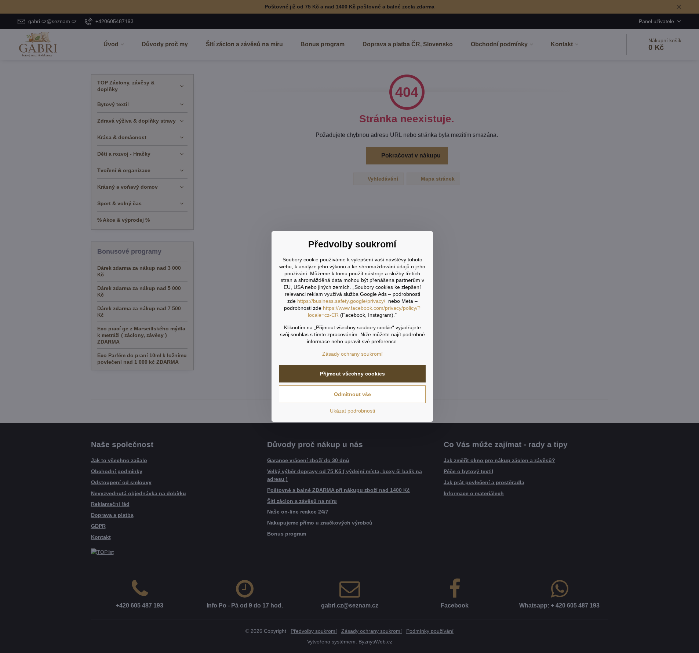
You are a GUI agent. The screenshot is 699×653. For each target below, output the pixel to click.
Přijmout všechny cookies (352, 374)
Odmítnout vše (352, 394)
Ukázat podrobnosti (352, 411)
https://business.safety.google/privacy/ (341, 301)
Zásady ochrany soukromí (352, 354)
